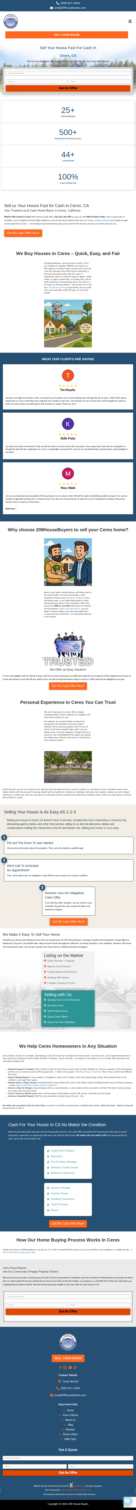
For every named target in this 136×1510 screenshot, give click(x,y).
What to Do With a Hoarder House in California (36, 1085)
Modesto (80, 598)
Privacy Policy (70, 1434)
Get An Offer (68, 88)
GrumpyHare (78, 1486)
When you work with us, (70, 609)
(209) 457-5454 (70, 3)
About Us (70, 1420)
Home (70, 1410)
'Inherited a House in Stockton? (88, 1072)
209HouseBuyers (102, 220)
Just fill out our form (57, 287)
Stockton (71, 598)
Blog (70, 1425)
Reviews (70, 1429)
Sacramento (63, 1278)
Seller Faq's (70, 1439)
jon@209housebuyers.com (70, 8)
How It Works (70, 1415)
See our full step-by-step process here (19, 1252)
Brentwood (106, 1278)
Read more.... (11, 509)
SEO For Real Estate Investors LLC (75, 1490)
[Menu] (130, 21)
